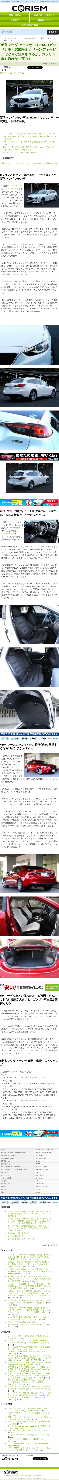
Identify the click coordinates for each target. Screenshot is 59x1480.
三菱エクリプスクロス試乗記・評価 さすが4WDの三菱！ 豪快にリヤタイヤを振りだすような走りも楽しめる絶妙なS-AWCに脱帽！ (29, 1264)
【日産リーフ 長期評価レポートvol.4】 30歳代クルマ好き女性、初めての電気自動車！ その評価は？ (29, 1301)
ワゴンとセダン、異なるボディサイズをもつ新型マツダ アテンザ (29, 134)
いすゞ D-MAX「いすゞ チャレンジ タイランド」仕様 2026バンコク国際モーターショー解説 (30, 1449)
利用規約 (17, 1475)
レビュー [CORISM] (24, 38)
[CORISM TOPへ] (29, 9)
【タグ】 (3, 70)
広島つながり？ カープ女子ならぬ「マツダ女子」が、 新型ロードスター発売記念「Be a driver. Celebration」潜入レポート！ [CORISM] (29, 1369)
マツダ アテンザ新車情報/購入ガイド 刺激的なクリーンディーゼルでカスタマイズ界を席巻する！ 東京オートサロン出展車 (29, 1228)
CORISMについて (8, 1475)
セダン (10, 73)
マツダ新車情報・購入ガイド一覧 (21, 1239)
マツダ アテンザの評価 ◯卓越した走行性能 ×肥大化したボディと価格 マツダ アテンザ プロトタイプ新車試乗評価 (29, 1213)
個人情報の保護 (37, 1475)
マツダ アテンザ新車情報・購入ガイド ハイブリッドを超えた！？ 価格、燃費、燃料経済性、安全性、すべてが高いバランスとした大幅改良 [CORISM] (29, 1358)
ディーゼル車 (11, 189)
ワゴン (22, 73)
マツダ (36, 38)
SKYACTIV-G (7, 534)
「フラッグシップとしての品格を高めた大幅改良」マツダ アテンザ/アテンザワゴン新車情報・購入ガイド (29, 1341)
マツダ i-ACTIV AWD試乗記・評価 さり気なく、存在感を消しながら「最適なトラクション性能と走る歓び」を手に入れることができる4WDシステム (29, 1375)
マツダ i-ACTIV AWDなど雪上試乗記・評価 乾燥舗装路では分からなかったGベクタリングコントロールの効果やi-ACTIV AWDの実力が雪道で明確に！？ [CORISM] (29, 1350)
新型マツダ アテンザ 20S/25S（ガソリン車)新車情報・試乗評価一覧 (29, 163)
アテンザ (3, 73)
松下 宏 (54, 1245)
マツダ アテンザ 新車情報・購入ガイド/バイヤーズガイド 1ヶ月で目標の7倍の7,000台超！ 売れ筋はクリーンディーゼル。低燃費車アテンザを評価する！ (29, 1221)
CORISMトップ (8, 38)
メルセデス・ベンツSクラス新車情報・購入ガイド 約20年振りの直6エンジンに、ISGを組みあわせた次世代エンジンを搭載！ (29, 1278)
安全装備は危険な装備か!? (18, 1233)
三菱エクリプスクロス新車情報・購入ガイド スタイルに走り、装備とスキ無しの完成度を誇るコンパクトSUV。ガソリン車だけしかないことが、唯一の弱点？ (29, 1293)
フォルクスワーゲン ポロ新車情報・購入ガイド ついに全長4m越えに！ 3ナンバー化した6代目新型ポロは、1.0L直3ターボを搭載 (29, 1257)
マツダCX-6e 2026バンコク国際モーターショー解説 (29, 1435)
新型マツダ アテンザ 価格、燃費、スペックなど (22, 152)
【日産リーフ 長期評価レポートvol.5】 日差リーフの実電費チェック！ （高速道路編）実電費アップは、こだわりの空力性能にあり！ (29, 1286)
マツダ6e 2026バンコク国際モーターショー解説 (27, 1430)
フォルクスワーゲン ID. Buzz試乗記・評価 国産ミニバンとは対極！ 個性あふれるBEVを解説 (29, 1409)
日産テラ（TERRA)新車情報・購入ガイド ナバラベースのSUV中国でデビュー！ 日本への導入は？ (29, 1323)
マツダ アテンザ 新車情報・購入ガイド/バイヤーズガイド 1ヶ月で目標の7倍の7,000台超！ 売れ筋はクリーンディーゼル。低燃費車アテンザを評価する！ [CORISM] (29, 1396)
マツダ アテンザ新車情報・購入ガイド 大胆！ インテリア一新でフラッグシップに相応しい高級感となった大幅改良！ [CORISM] (29, 1382)
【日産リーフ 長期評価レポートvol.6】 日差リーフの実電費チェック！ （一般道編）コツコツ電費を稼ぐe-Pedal (29, 1271)
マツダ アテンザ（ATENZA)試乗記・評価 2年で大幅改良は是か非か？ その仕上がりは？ (29, 1363)
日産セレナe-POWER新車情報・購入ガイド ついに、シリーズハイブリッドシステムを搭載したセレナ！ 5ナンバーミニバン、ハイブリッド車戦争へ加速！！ (29, 1310)
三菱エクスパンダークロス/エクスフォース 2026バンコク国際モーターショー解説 (29, 1418)
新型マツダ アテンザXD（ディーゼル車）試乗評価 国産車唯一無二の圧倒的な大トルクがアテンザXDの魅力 (29, 1387)
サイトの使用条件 (26, 1475)
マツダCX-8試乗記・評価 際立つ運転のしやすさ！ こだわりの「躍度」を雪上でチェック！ (29, 1318)
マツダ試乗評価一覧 (16, 1236)
